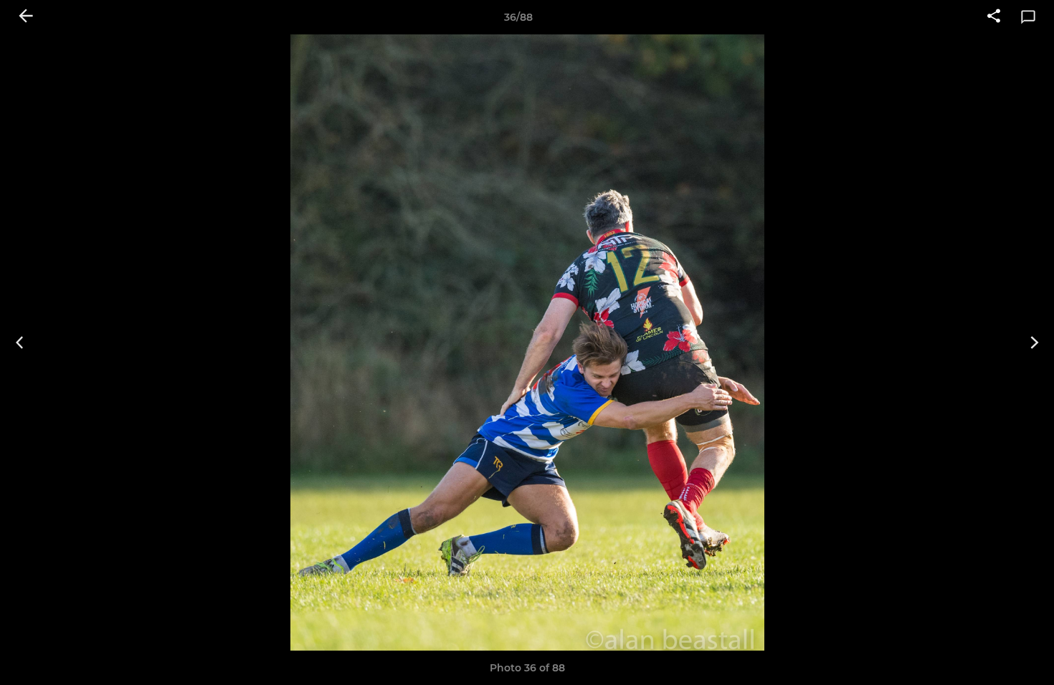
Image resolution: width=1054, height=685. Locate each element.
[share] (993, 17)
